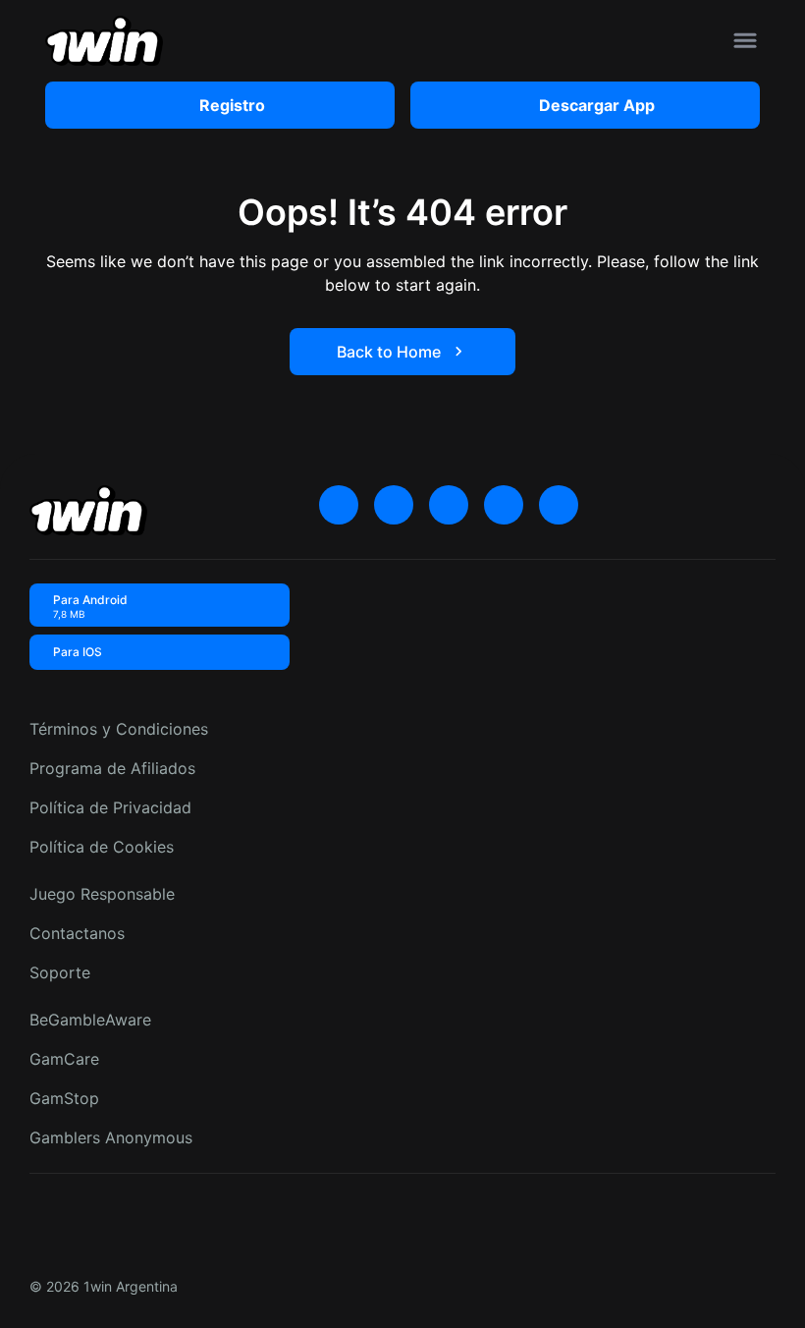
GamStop (64, 1098)
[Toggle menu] (745, 40)
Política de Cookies (101, 847)
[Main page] (104, 41)
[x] (338, 505)
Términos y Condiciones (118, 729)
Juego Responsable (102, 894)
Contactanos (77, 933)
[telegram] (448, 505)
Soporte (59, 972)
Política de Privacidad (110, 807)
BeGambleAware (90, 1019)
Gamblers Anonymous (110, 1137)
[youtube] (393, 505)
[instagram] (503, 505)
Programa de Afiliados (112, 768)
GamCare (64, 1059)
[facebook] (558, 505)
